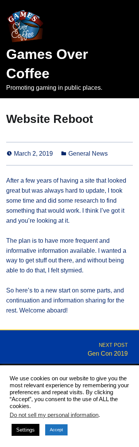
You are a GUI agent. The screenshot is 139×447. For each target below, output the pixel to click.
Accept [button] (56, 429)
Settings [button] (25, 430)
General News (88, 153)
